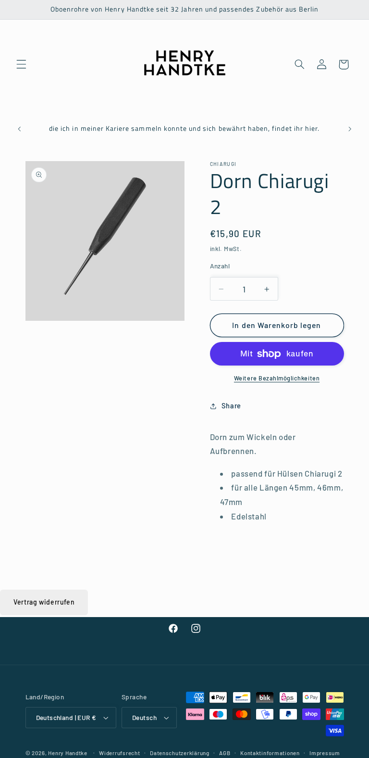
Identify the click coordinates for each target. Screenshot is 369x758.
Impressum (324, 752)
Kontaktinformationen (270, 752)
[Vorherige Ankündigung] (19, 129)
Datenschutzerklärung (179, 752)
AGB (224, 752)
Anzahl (220, 266)
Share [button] (231, 405)
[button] (21, 64)
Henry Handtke (67, 752)
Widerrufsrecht (119, 752)
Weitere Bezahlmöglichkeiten (277, 378)
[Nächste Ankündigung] (349, 129)
